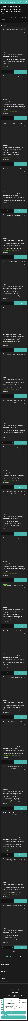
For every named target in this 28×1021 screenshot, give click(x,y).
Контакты (4, 971)
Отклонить (14, 1017)
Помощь (3, 978)
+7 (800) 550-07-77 (9, 987)
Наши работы (5, 964)
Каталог (3, 974)
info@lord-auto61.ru (15, 989)
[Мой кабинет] (23, 2)
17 (20, 956)
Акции (3, 961)
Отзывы (3, 967)
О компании (5, 981)
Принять (13, 1012)
